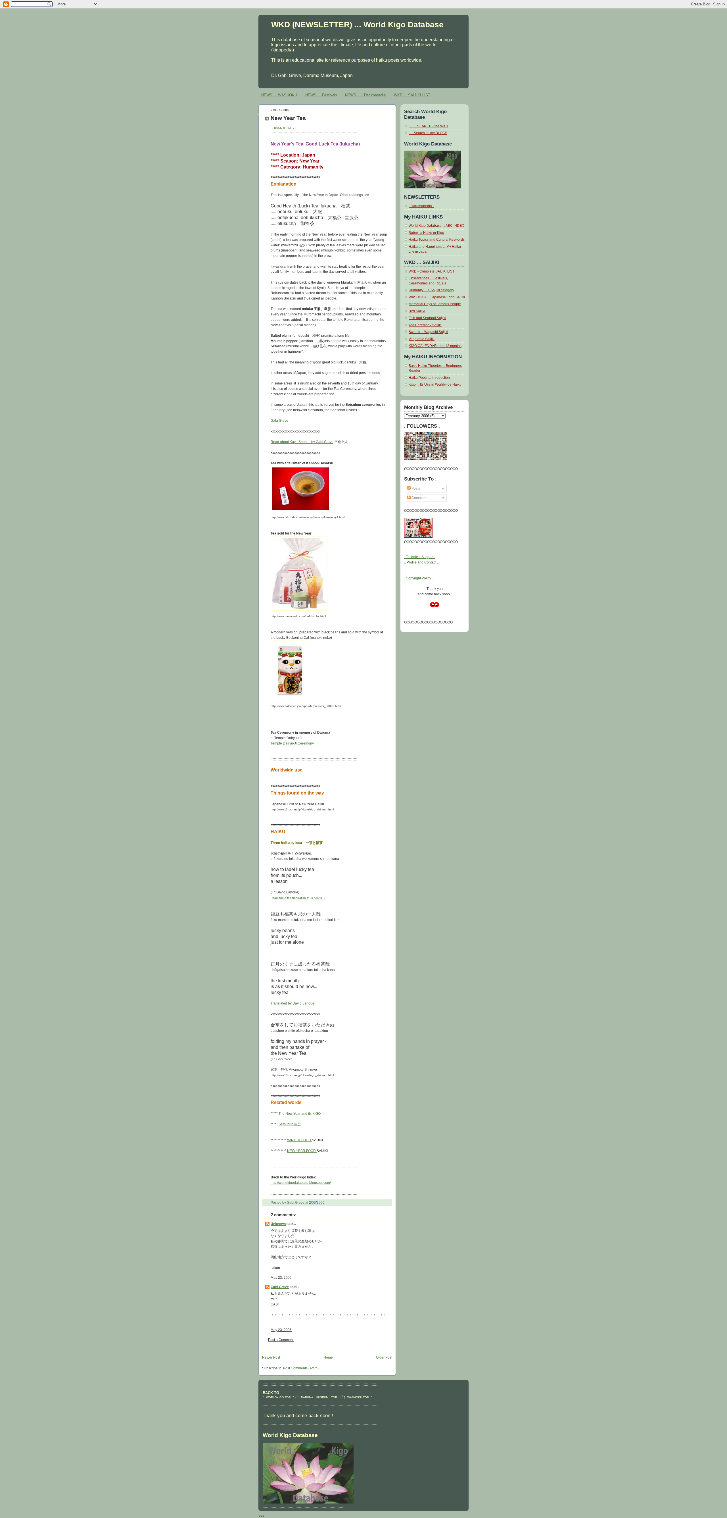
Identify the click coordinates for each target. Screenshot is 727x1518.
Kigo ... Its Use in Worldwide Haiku (435, 384)
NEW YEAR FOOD (302, 1151)
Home (328, 1357)
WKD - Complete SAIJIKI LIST (431, 271)
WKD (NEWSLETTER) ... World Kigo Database (357, 24)
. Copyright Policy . (418, 578)
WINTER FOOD (299, 1140)
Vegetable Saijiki (421, 339)
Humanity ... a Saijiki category (431, 290)
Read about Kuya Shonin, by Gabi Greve (302, 442)
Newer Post (271, 1357)
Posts (415, 488)
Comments (419, 498)
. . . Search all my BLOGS (428, 133)
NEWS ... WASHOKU (279, 95)
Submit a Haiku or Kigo (426, 233)
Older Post (384, 1357)
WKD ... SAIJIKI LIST (412, 95)
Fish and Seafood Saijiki (427, 318)
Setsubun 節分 (290, 1124)
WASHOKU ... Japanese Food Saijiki (437, 297)
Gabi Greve (279, 421)
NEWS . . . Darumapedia (365, 95)
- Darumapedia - (421, 206)
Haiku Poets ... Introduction (429, 378)
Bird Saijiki (417, 311)
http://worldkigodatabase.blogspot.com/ (301, 1183)
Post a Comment (281, 1340)
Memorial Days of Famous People (435, 304)
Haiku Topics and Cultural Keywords (437, 240)
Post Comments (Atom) (301, 1368)
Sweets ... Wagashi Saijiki (428, 332)
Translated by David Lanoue (292, 1003)
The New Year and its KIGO (300, 1114)
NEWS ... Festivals (321, 95)
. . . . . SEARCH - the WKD (428, 126)
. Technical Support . (419, 557)
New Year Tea (288, 118)
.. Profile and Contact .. (421, 562)
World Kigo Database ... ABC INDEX (436, 226)
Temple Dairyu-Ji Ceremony (292, 743)
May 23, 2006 (281, 1278)
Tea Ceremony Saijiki (425, 325)
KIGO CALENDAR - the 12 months (435, 346)
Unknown (278, 1224)
